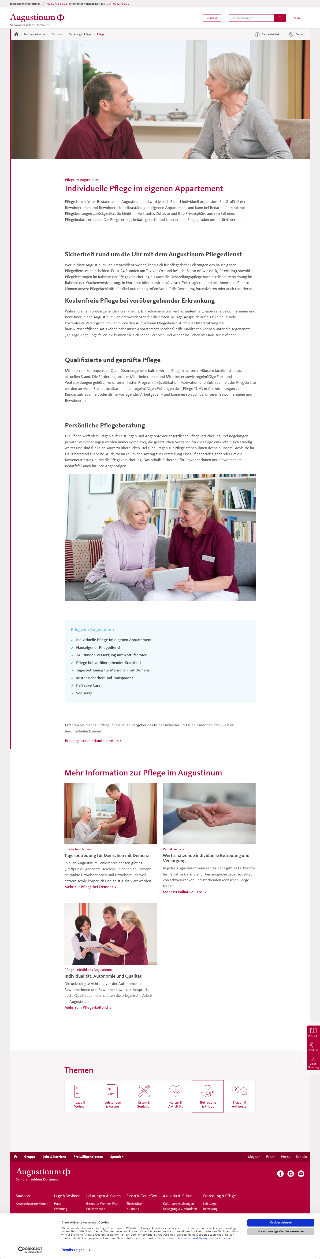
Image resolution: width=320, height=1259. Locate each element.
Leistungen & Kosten (103, 1195)
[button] (212, 18)
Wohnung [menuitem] (60, 1208)
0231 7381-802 (57, 3)
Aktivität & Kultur (177, 1195)
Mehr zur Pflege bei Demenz (88, 886)
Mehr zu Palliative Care (183, 891)
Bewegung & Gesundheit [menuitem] (180, 1208)
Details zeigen (73, 1250)
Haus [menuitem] (57, 1203)
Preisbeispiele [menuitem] (95, 1208)
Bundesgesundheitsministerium (92, 740)
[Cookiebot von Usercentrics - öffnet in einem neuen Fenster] (30, 1249)
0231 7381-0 (121, 3)
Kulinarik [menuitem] (133, 1208)
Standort (23, 1195)
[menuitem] (212, 18)
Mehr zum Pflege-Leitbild (86, 1007)
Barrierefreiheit (271, 34)
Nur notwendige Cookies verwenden (281, 1231)
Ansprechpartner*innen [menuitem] (32, 1203)
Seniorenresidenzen (35, 34)
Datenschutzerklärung (193, 1238)
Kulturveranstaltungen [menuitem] (178, 1203)
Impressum (226, 1238)
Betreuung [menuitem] (210, 1208)
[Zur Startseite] (16, 34)
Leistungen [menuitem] (210, 1203)
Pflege (100, 34)
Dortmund (57, 34)
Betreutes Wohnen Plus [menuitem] (102, 1203)
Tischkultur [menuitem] (134, 1203)
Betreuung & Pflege (80, 34)
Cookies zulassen (281, 1222)
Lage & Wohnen (67, 1195)
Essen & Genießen (142, 1195)
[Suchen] (280, 18)
